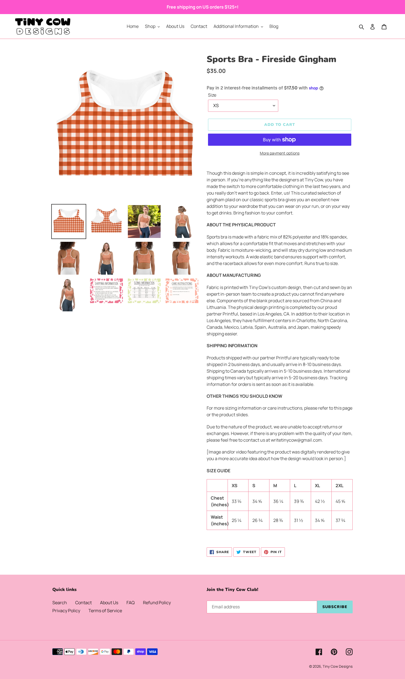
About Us (109, 603)
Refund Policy (157, 603)
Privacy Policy (66, 611)
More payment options (279, 153)
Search (59, 603)
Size (212, 95)
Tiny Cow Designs (338, 666)
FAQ (130, 603)
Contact (83, 603)
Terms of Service (105, 611)
